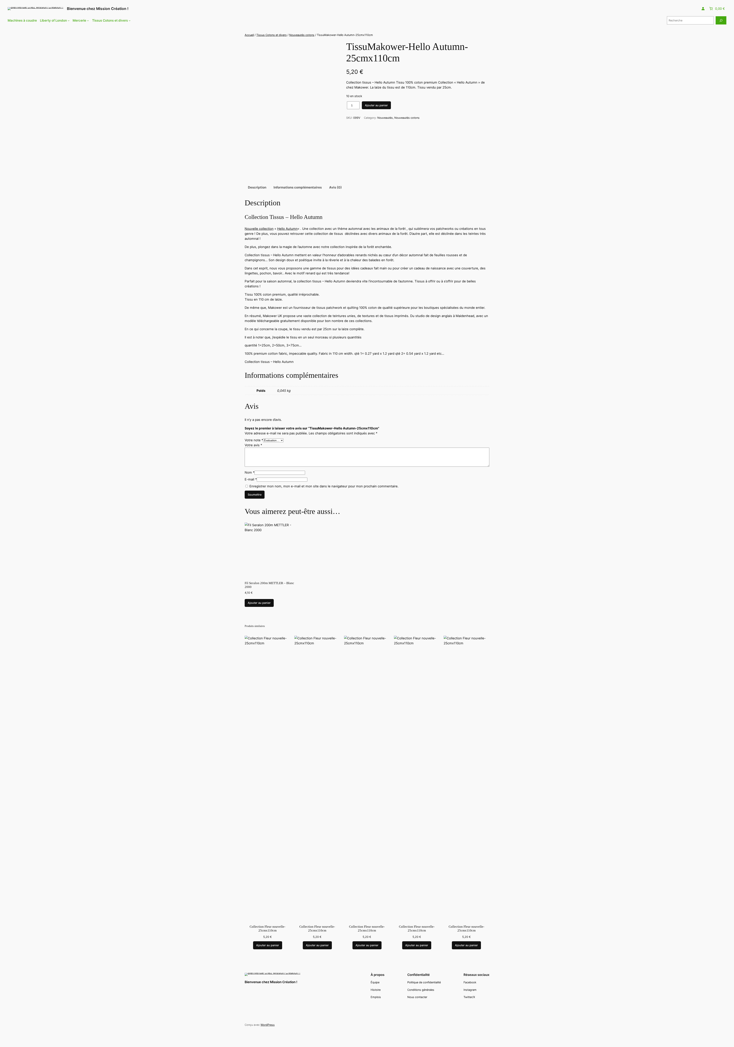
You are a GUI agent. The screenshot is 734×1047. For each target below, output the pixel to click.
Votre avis (253, 445)
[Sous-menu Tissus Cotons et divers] (130, 20)
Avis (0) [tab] (335, 187)
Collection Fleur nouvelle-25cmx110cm (267, 928)
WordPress (268, 1024)
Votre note (254, 440)
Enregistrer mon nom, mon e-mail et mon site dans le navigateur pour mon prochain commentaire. (324, 486)
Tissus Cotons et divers (271, 35)
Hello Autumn (287, 229)
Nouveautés (385, 117)
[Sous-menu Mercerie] (88, 20)
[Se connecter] (703, 9)
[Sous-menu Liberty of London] (69, 20)
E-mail (251, 479)
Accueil (249, 35)
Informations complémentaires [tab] (298, 187)
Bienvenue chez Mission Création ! (97, 8)
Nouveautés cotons (301, 35)
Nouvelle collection (259, 229)
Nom (249, 472)
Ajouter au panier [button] (259, 602)
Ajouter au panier (376, 105)
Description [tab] (257, 187)
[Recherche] (721, 20)
